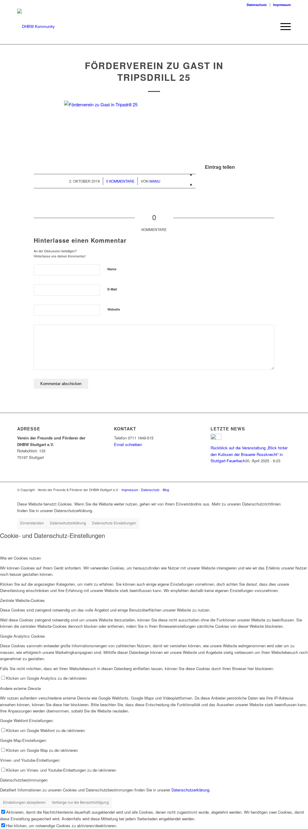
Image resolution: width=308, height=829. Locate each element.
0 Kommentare (120, 181)
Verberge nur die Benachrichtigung (80, 802)
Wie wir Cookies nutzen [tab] (20, 558)
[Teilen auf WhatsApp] (197, 184)
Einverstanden (32, 522)
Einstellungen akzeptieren (24, 802)
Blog (166, 489)
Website (113, 309)
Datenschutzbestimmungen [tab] (24, 780)
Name (111, 269)
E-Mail (112, 289)
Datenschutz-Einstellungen (114, 522)
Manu (154, 181)
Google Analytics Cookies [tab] (22, 636)
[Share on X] (197, 174)
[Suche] (269, 26)
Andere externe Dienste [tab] (20, 688)
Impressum (282, 4)
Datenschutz (257, 4)
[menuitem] (257, 4)
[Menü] (283, 26)
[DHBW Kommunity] (36, 26)
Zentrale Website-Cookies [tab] (22, 600)
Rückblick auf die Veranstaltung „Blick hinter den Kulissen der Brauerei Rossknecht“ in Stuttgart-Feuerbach (249, 454)
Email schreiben (128, 444)
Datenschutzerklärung (68, 522)
